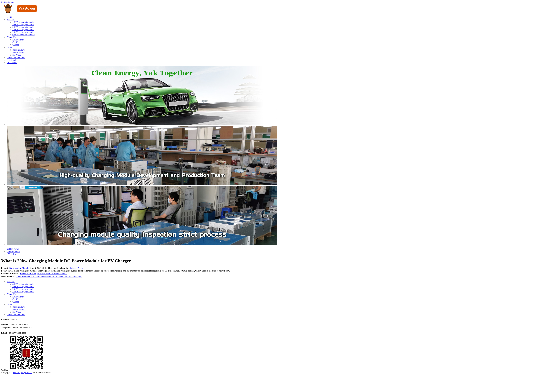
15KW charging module (23, 29)
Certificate (17, 42)
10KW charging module (23, 32)
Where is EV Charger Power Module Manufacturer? (43, 273)
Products (11, 19)
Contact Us (12, 62)
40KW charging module (23, 22)
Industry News (19, 52)
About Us (11, 37)
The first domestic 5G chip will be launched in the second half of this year (49, 276)
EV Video (16, 55)
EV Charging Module (19, 268)
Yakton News (18, 50)
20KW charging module (23, 27)
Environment (18, 39)
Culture (15, 45)
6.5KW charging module (23, 34)
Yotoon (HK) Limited (22, 372)
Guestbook (11, 60)
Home (9, 17)
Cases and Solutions (16, 57)
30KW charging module (23, 24)
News (9, 47)
